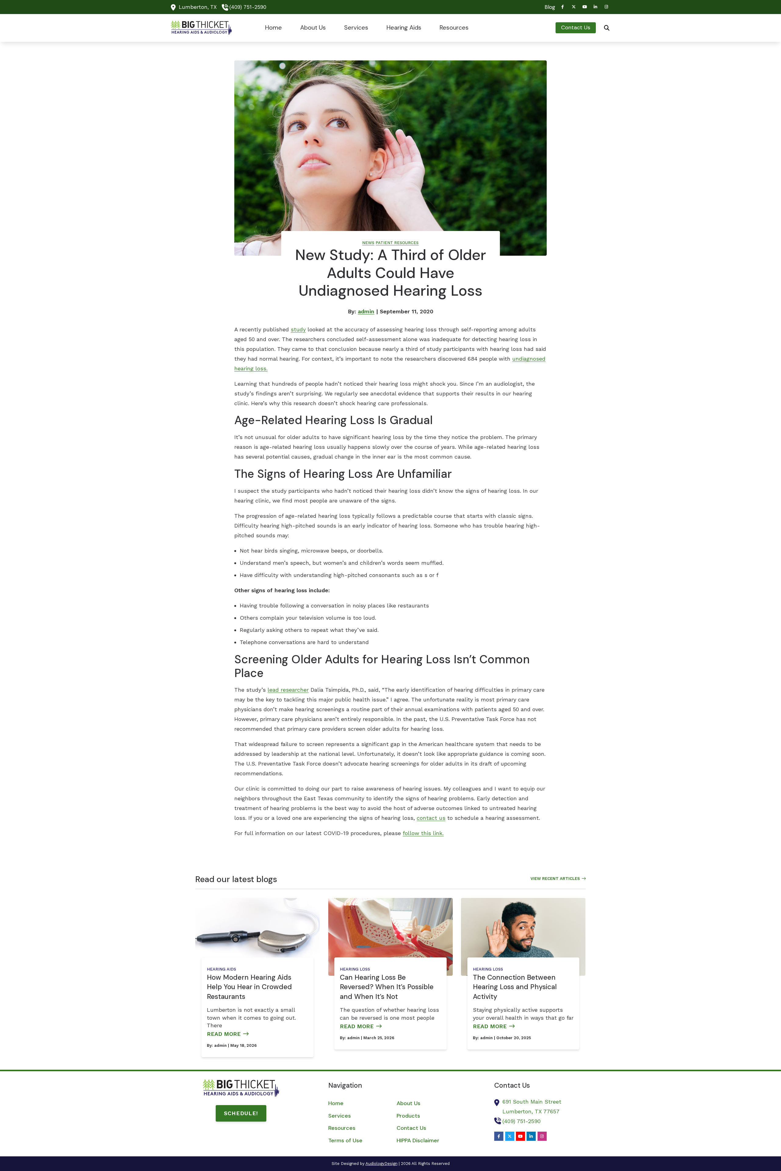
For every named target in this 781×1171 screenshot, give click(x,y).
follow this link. (423, 833)
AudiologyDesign (381, 1163)
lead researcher (288, 689)
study (298, 329)
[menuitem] (548, 7)
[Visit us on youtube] (584, 7)
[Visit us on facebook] (562, 7)
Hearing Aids (221, 969)
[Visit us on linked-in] (595, 7)
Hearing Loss (355, 969)
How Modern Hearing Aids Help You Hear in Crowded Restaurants (249, 987)
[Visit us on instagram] (606, 7)
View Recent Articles (555, 878)
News (368, 242)
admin (366, 311)
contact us (431, 818)
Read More (224, 1034)
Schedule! (241, 1113)
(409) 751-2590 (247, 7)
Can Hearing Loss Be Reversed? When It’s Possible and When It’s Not (387, 987)
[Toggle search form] (607, 28)
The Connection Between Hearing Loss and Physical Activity (515, 987)
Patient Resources (397, 242)
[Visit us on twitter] (573, 7)
